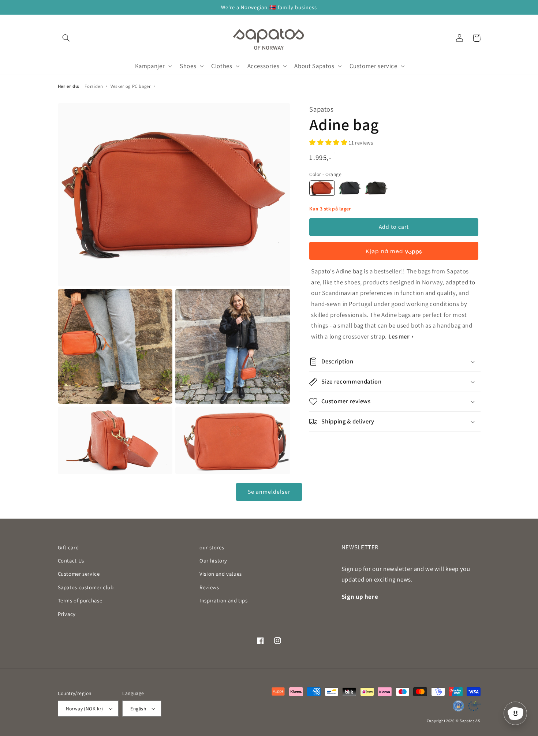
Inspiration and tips (223, 600)
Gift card (68, 547)
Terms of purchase (80, 600)
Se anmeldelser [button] (269, 492)
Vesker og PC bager (130, 86)
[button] (66, 38)
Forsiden (94, 86)
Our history (213, 560)
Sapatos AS (470, 720)
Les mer (399, 336)
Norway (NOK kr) (84, 708)
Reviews (209, 587)
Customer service (79, 573)
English (138, 708)
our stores (211, 547)
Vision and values (220, 573)
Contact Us (71, 560)
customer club (86, 587)
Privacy (67, 613)
